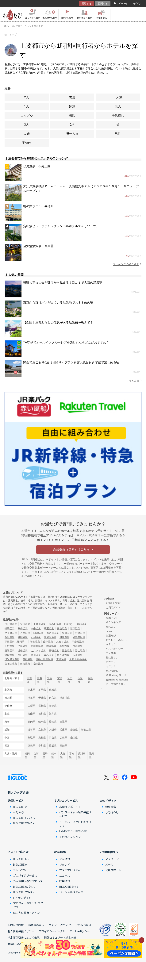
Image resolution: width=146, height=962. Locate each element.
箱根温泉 (28, 659)
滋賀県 (31, 729)
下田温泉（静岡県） (16, 641)
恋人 (118, 106)
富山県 (31, 713)
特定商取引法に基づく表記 (24, 937)
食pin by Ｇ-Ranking (117, 679)
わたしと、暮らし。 (117, 639)
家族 (72, 106)
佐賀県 (36, 755)
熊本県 (53, 755)
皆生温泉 (80, 650)
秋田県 (69, 680)
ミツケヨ (111, 666)
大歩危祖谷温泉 (78, 659)
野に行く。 (112, 657)
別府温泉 (23, 654)
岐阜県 (42, 721)
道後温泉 (23, 650)
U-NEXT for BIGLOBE (73, 831)
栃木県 (31, 689)
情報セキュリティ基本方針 (60, 937)
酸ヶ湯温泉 (63, 654)
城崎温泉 (51, 646)
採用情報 (64, 881)
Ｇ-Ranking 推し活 (116, 675)
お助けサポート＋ (70, 807)
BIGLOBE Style (68, 886)
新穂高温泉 (37, 646)
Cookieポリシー (80, 931)
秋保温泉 (23, 628)
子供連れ (118, 115)
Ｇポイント (112, 617)
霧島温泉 (49, 654)
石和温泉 (36, 637)
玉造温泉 (67, 650)
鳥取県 (31, 737)
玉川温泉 (78, 654)
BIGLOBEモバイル (24, 818)
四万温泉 (38, 632)
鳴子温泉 (9, 628)
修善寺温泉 (79, 637)
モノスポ (111, 653)
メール (109, 864)
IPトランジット (22, 897)
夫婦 (27, 133)
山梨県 (31, 705)
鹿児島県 (82, 755)
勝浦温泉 (9, 650)
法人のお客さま (18, 851)
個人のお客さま (18, 792)
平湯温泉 (23, 646)
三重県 (63, 721)
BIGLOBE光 (20, 807)
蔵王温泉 (49, 628)
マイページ (122, 3)
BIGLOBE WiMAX (23, 823)
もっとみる (132, 380)
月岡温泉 (23, 637)
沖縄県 (91, 755)
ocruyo (109, 631)
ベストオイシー (114, 648)
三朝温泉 (54, 650)
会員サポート (113, 870)
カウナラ (111, 662)
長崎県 (45, 755)
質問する (103, 3)
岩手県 (49, 680)
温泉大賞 (110, 807)
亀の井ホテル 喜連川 (38, 206)
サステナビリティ (70, 870)
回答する (86, 3)
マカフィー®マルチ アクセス (28, 905)
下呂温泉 (9, 646)
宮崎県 (71, 755)
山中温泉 (48, 641)
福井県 (52, 713)
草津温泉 (75, 628)
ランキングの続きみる (126, 264)
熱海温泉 (25, 663)
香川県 (42, 745)
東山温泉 (36, 628)
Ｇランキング (113, 622)
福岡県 (27, 755)
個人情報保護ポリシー (21, 931)
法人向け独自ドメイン (26, 912)
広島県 (63, 737)
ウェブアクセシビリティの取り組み (70, 925)
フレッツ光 (19, 870)
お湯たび (111, 635)
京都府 (42, 729)
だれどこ (111, 626)
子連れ (26, 142)
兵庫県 (63, 729)
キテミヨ (111, 644)
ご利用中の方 (109, 851)
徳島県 (31, 745)
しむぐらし (112, 812)
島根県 (42, 737)
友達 (72, 97)
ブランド (64, 864)
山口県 (74, 737)
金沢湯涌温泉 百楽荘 (38, 246)
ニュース (64, 875)
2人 (26, 97)
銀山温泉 (62, 628)
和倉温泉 (35, 641)
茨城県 (52, 689)
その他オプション (70, 837)
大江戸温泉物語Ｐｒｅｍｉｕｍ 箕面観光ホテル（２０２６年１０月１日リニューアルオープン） (81, 188)
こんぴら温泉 (38, 650)
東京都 (52, 697)
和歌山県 (86, 729)
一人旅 (117, 97)
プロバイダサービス (25, 875)
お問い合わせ (16, 925)
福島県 (90, 680)
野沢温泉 (80, 632)
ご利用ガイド (113, 607)
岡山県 (52, 737)
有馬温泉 (64, 646)
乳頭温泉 (82, 624)
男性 (118, 133)
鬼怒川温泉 (52, 632)
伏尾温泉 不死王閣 (37, 166)
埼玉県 (31, 697)
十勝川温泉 (39, 624)
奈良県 (74, 729)
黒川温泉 (36, 654)
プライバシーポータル (52, 931)
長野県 (42, 705)
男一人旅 (72, 133)
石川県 (42, 713)
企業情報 (60, 851)
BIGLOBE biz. (21, 859)
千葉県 (42, 697)
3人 (26, 124)
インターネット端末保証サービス (75, 814)
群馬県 (42, 689)
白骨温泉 (9, 637)
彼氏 (72, 115)
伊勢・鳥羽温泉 (44, 659)
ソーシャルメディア (71, 892)
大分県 (62, 755)
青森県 (39, 680)
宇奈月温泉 (78, 641)
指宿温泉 (38, 663)
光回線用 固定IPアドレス (28, 881)
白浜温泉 (78, 646)
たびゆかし (112, 670)
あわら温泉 (62, 641)
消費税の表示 (36, 925)
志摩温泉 (61, 659)
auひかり (18, 812)
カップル (27, 115)
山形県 (80, 680)
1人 (26, 106)
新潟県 (52, 705)
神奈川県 (65, 697)
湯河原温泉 (50, 637)
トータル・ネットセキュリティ (75, 824)
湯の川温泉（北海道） (61, 624)
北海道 (29, 680)
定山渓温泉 (11, 624)
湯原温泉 (9, 654)
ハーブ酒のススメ (116, 684)
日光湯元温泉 (12, 659)
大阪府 (52, 729)
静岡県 (31, 721)
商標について (16, 944)
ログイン (136, 3)
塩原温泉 (67, 632)
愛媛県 (52, 745)
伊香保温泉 (11, 632)
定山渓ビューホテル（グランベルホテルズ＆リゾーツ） (61, 226)
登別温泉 (25, 624)
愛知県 (52, 721)
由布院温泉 (11, 663)
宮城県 (59, 680)
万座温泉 (25, 632)
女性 (72, 124)
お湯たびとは (113, 603)
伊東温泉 (64, 637)
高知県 (63, 745)
